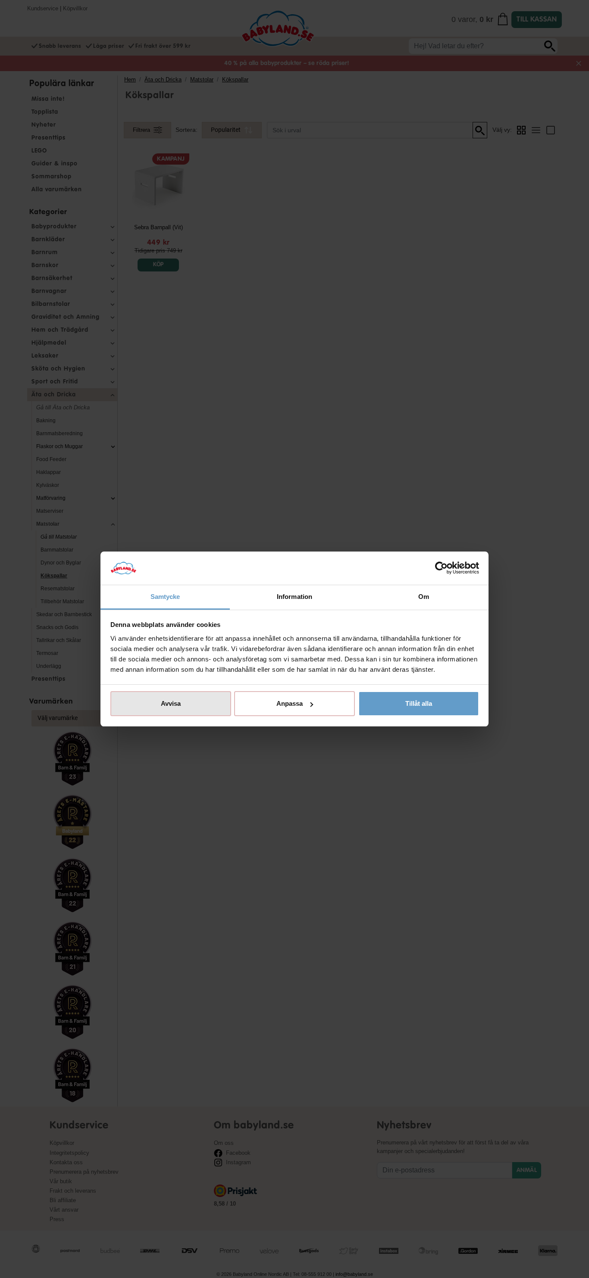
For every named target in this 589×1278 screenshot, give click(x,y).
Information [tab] (294, 596)
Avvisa (171, 703)
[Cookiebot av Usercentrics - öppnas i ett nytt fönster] (441, 568)
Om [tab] (423, 596)
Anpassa (289, 703)
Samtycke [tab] (165, 596)
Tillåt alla (418, 703)
